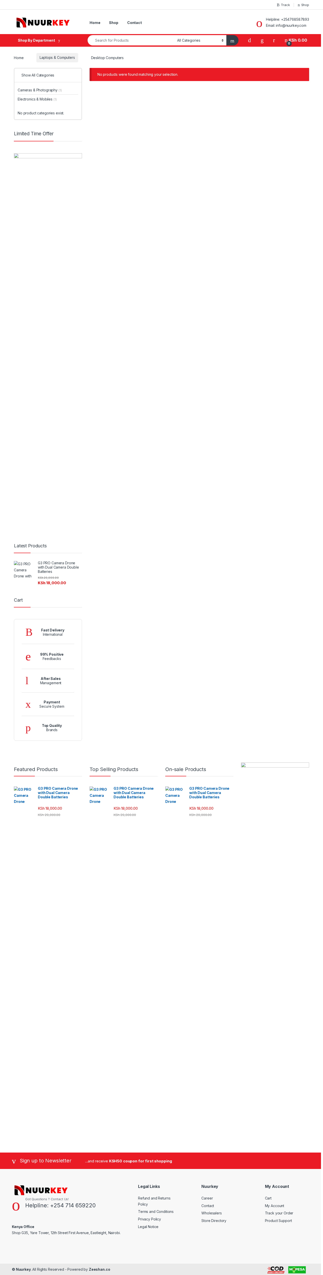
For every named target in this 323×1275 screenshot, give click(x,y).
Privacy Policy (149, 1219)
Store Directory (213, 1220)
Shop (305, 5)
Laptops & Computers (57, 57)
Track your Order (279, 1213)
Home (95, 22)
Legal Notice (148, 1227)
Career (207, 1198)
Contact (134, 22)
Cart (268, 1198)
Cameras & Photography (40, 90)
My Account (274, 1206)
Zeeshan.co (99, 1269)
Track (285, 5)
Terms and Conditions (156, 1211)
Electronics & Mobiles (37, 99)
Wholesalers (211, 1213)
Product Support (278, 1220)
